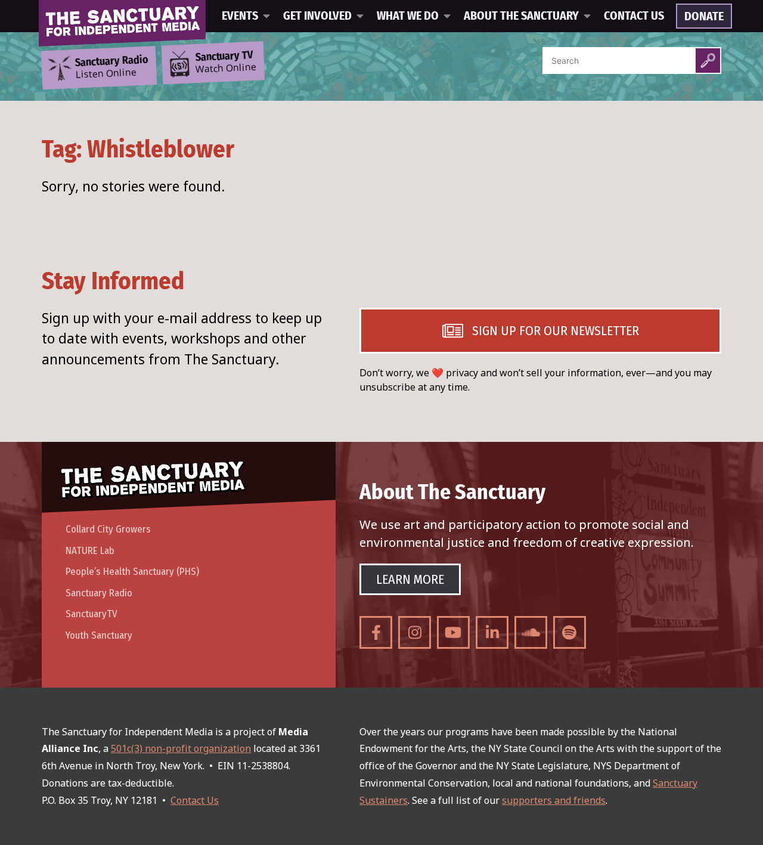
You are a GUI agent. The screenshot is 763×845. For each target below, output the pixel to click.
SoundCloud (530, 632)
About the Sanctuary (521, 16)
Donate (704, 17)
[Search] (707, 60)
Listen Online (111, 67)
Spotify (569, 632)
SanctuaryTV (91, 614)
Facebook (375, 632)
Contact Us (634, 16)
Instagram (414, 632)
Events (240, 16)
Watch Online (226, 62)
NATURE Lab (90, 550)
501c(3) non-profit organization (181, 748)
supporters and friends (554, 800)
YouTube (453, 632)
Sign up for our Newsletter (555, 331)
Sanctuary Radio (99, 593)
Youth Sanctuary (99, 635)
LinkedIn (492, 632)
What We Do (408, 16)
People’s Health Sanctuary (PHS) (132, 571)
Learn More (410, 579)
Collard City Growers (108, 529)
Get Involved (317, 16)
